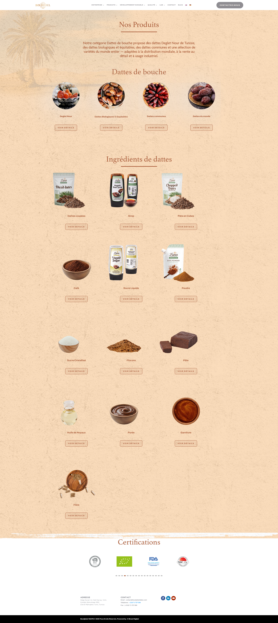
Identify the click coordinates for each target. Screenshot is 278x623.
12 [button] (147, 575)
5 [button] (128, 575)
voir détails (76, 227)
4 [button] (125, 575)
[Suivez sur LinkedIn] (168, 598)
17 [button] (161, 575)
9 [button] (139, 575)
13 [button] (150, 575)
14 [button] (153, 575)
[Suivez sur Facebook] (163, 598)
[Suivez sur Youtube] (173, 598)
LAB (161, 5)
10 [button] (142, 575)
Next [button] (201, 561)
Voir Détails (66, 128)
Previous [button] (76, 561)
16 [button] (159, 575)
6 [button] (130, 575)
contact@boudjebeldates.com (136, 600)
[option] (95, 561)
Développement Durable (131, 5)
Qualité (151, 5)
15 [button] (156, 575)
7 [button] (133, 575)
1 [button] (116, 575)
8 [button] (136, 575)
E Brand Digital (133, 619)
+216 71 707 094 (135, 602)
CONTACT (172, 5)
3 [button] (122, 575)
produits (111, 5)
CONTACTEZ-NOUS (230, 5)
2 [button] (119, 575)
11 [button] (145, 575)
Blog (180, 5)
